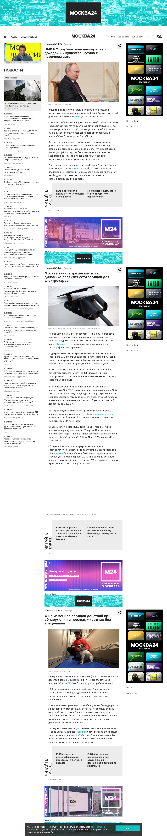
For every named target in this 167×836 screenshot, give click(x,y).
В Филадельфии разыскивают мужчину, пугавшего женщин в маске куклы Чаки (21, 372)
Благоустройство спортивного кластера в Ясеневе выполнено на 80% (21, 224)
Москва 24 (83, 36)
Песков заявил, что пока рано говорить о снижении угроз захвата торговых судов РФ (21, 329)
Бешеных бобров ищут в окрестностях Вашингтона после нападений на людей (21, 304)
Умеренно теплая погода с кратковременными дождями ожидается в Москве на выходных (18, 237)
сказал (59, 453)
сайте (76, 116)
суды (6, 202)
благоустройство (22, 229)
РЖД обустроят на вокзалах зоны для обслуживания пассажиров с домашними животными (102, 760)
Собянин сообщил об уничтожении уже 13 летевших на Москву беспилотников (20, 105)
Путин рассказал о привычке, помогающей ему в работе (70, 193)
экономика (15, 296)
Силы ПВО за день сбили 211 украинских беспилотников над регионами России (21, 265)
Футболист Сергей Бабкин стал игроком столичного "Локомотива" (21, 183)
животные (7, 309)
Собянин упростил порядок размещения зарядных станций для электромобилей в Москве (69, 533)
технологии (28, 405)
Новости (13, 70)
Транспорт (68, 44)
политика (7, 139)
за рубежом (16, 139)
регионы (19, 163)
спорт (6, 188)
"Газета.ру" (62, 344)
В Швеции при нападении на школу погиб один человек (19, 146)
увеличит (82, 732)
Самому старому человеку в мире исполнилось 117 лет (18, 170)
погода (15, 243)
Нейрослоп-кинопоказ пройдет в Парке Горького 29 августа (21, 277)
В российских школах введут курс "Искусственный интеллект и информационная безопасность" (18, 399)
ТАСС (70, 683)
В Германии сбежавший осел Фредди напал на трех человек (20, 316)
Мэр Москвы (11, 78)
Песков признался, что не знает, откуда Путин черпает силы (102, 193)
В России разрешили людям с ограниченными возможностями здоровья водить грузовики (18, 118)
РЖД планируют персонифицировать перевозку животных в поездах (69, 758)
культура (7, 282)
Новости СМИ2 (50, 251)
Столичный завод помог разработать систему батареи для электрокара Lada (101, 532)
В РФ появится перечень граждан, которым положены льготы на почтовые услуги (18, 344)
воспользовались (104, 414)
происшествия (9, 151)
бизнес (6, 296)
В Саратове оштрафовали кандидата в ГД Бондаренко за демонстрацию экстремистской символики (21, 196)
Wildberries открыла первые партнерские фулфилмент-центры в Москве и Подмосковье (20, 291)
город (6, 229)
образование (9, 405)
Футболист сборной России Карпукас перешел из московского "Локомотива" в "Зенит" (21, 358)
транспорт (8, 124)
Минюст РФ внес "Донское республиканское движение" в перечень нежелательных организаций (21, 210)
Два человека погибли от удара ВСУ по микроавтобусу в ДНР (21, 158)
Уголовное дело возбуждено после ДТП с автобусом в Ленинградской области (21, 413)
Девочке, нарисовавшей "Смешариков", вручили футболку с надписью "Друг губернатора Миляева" (21, 385)
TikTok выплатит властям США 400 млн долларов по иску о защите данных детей (21, 133)
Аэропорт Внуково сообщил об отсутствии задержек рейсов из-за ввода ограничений (19, 441)
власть (6, 335)
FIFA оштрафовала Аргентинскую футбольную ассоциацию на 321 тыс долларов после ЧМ (20, 426)
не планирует (79, 168)
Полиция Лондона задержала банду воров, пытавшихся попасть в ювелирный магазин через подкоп (19, 252)
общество (17, 124)
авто (59, 553)
